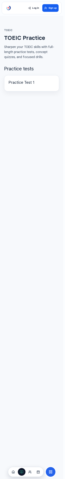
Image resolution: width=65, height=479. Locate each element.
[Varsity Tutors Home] (8, 8)
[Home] (13, 472)
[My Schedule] (38, 472)
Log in (35, 8)
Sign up (53, 8)
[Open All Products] (50, 472)
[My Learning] (21, 472)
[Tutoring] (30, 472)
